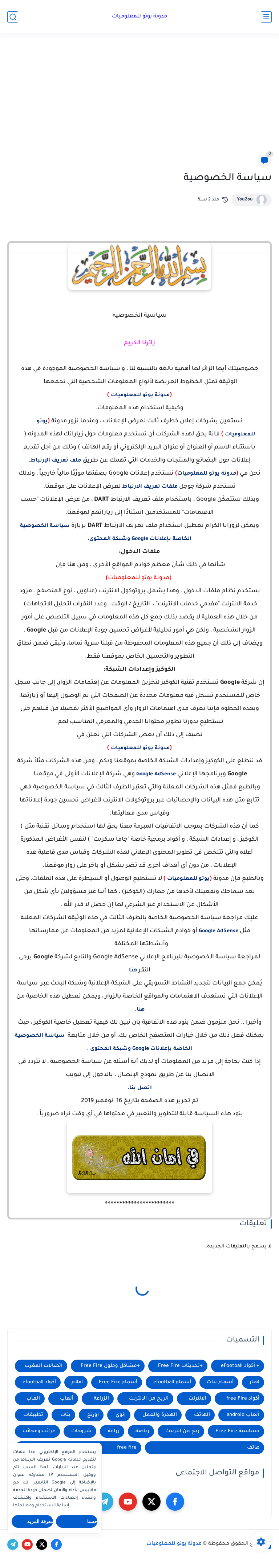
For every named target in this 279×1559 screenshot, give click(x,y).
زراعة (114, 1431)
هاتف (253, 1447)
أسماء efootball (172, 1382)
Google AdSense (156, 775)
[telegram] (104, 1502)
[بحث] (12, 17)
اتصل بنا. (140, 1088)
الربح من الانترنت (149, 1398)
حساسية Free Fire (237, 1431)
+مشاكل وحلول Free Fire (110, 1366)
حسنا (92, 1521)
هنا (133, 971)
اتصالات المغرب (43, 1366)
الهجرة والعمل (159, 1415)
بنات (65, 1415)
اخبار (254, 1382)
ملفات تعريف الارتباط (150, 487)
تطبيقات (33, 1415)
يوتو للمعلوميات (188, 879)
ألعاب (66, 1398)
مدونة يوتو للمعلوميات (139, 17)
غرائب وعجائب (39, 1431)
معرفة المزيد (40, 1521)
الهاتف (202, 1415)
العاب (33, 1398)
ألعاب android (243, 1415)
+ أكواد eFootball (240, 1366)
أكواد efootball (39, 1382)
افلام (77, 1382)
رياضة (142, 1431)
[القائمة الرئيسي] (266, 17)
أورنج (93, 1415)
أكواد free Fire (242, 1398)
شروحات (81, 1431)
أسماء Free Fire (118, 1382)
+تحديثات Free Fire (180, 1366)
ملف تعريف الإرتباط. (54, 461)
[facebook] (175, 1502)
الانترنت (197, 1398)
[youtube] (128, 1502)
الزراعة (101, 1398)
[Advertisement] (139, 99)
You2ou (245, 199)
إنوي (121, 1415)
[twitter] (151, 1502)
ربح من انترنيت (182, 1431)
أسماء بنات (220, 1382)
